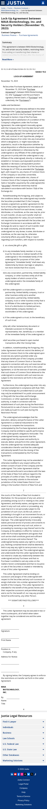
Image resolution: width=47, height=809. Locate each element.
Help (23, 792)
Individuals (8, 727)
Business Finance (9, 35)
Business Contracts (21, 8)
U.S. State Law (10, 749)
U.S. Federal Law (11, 744)
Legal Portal (23, 784)
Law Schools (9, 738)
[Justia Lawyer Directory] (35, 774)
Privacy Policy (23, 800)
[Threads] (25, 774)
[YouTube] (15, 774)
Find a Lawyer (9, 721)
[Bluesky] (28, 774)
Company (23, 788)
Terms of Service (23, 796)
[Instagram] (22, 774)
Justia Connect (23, 780)
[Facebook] (18, 774)
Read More (7, 59)
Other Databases (11, 755)
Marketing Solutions (12, 760)
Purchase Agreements (28, 35)
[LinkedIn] (12, 774)
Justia (3, 8)
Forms (10, 8)
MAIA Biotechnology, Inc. (10, 10)
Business (7, 732)
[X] (31, 774)
